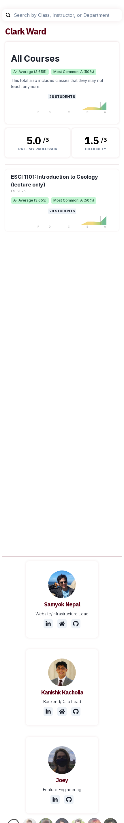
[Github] (75, 623)
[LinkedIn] (48, 623)
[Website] (62, 623)
